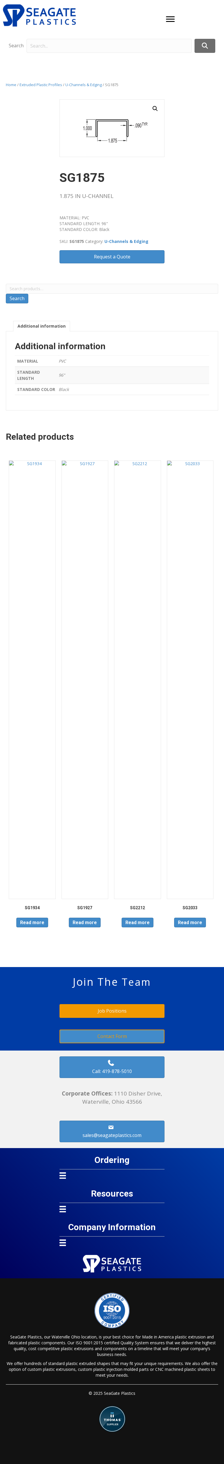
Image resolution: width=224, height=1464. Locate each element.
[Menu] (63, 1175)
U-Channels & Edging (83, 84)
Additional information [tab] (42, 326)
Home (11, 84)
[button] (170, 19)
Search (16, 45)
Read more (32, 922)
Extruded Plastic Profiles (41, 84)
